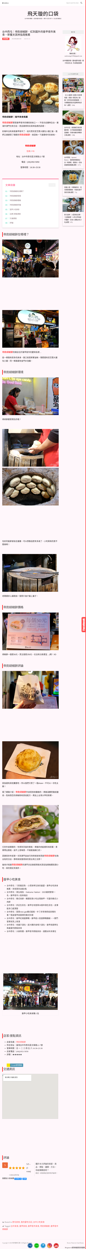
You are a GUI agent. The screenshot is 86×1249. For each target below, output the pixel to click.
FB (33, 151)
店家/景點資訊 (15, 214)
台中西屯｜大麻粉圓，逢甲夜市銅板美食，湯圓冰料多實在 (31, 931)
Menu (6, 3)
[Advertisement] (30, 58)
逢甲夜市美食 (33, 1226)
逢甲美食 (23, 1226)
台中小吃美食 (39, 1222)
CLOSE (52, 185)
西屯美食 (5, 38)
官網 (28, 151)
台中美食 (14, 1226)
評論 (11, 222)
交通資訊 (13, 218)
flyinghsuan (16, 38)
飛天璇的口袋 (43, 14)
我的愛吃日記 (26, 1222)
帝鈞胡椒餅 (7, 122)
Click (84, 624)
